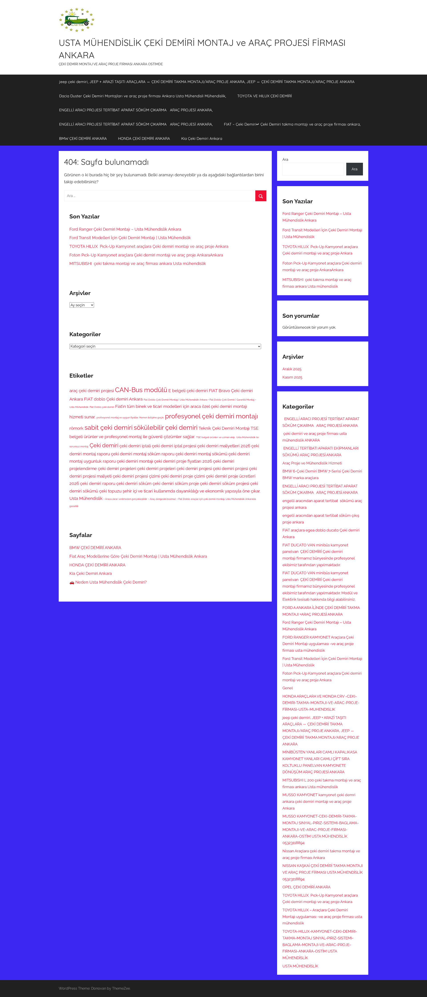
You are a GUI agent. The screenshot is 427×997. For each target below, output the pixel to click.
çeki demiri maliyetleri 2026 (223, 445)
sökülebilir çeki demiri (165, 427)
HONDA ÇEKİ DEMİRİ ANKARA (144, 138)
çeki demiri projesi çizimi (136, 476)
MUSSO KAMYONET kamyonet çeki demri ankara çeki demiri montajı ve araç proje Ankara (318, 801)
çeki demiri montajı (135, 461)
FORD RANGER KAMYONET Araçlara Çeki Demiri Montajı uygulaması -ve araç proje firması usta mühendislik (318, 644)
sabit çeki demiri (109, 427)
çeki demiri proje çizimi (183, 476)
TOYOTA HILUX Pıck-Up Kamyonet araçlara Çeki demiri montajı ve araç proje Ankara (148, 246)
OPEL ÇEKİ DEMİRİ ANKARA (306, 887)
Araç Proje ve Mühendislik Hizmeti (312, 463)
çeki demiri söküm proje (176, 483)
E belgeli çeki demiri (188, 390)
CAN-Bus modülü (141, 390)
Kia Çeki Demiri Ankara (201, 138)
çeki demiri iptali (135, 445)
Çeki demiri (104, 445)
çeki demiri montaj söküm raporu (142, 453)
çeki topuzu (110, 490)
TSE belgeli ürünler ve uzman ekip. (215, 437)
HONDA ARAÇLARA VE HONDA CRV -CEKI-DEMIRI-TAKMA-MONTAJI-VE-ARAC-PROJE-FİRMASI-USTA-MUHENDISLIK (320, 703)
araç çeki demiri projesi (91, 390)
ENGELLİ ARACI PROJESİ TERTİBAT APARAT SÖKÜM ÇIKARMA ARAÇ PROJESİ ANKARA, (136, 110)
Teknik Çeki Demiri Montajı (224, 428)
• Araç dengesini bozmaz (162, 499)
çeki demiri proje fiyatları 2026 (183, 461)
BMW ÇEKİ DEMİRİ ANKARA (83, 138)
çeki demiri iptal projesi (174, 445)
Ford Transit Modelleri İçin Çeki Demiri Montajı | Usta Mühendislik (130, 237)
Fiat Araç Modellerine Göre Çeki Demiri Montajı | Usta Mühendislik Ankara (138, 556)
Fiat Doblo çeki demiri (102, 407)
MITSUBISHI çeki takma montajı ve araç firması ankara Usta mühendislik (137, 263)
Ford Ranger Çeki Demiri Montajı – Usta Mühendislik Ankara (125, 229)
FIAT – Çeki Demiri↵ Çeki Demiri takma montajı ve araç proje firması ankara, (292, 124)
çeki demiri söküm (133, 483)
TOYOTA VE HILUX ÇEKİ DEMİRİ (264, 96)
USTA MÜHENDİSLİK (300, 966)
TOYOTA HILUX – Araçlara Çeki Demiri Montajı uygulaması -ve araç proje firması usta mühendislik (322, 917)
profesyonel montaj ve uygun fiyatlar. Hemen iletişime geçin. (130, 417)
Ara (285, 159)
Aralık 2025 (291, 369)
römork (76, 428)
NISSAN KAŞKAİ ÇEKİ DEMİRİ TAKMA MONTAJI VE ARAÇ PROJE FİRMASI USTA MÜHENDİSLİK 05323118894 (322, 872)
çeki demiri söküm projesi (224, 483)
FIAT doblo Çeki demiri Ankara (113, 399)
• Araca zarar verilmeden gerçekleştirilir (125, 499)
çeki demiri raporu (97, 483)
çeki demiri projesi (230, 468)
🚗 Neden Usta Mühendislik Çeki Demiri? (108, 582)
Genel (287, 688)
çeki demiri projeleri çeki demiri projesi (174, 468)
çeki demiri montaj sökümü (201, 453)
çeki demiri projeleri (117, 468)
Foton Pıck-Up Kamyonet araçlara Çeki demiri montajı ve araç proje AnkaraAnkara (146, 255)
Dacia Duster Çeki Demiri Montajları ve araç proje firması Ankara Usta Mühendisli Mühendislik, (142, 96)
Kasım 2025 (292, 377)
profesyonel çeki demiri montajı (211, 416)
